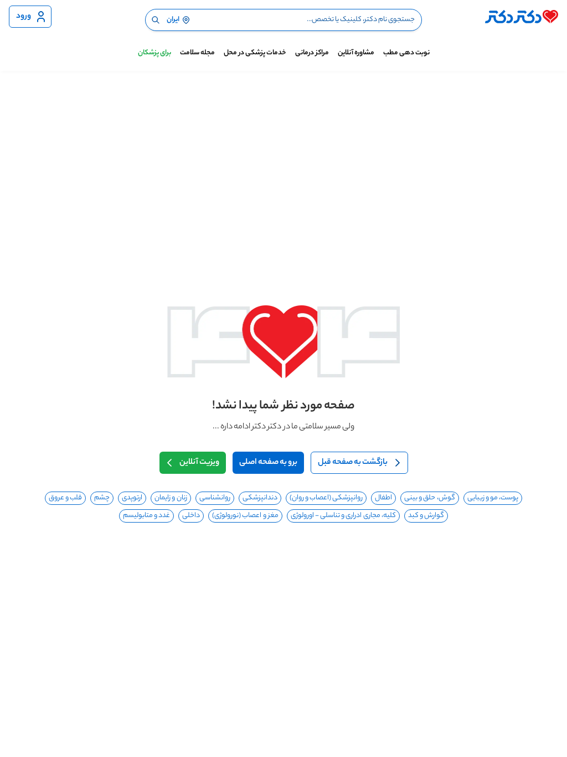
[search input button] (155, 20)
